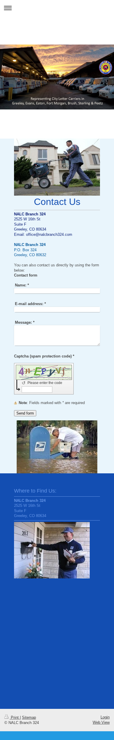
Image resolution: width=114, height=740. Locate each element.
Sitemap (29, 717)
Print (15, 717)
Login (105, 717)
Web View (101, 722)
